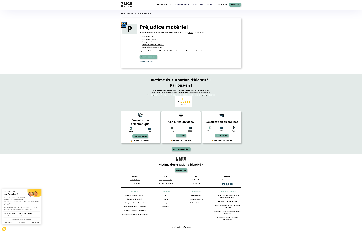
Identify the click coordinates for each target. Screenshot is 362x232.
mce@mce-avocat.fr (165, 180)
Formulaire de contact (165, 183)
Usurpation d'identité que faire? (227, 201)
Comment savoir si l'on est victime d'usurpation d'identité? (227, 196)
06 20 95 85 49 (222, 4)
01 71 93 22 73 (135, 180)
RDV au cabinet (222, 135)
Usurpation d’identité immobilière (135, 210)
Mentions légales (196, 195)
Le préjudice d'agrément (150, 42)
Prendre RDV (235, 5)
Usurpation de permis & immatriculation (135, 214)
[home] (126, 4)
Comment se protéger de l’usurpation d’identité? (227, 206)
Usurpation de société (134, 199)
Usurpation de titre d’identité (134, 203)
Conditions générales (196, 199)
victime (190, 32)
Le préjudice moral (148, 37)
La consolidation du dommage (152, 47)
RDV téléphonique (140, 136)
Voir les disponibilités (181, 149)
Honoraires (165, 207)
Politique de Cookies (196, 203)
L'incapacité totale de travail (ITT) (153, 44)
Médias (165, 199)
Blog (165, 195)
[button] (163, 4)
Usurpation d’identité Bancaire (134, 195)
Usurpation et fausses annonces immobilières (227, 218)
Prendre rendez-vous (148, 57)
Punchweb (187, 227)
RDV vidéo (181, 135)
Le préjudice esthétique (150, 39)
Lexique (165, 203)
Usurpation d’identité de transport (135, 207)
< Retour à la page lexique (146, 61)
